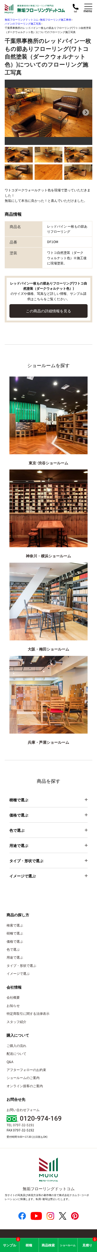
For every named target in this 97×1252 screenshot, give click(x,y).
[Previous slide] (11, 112)
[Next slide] (85, 112)
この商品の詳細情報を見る (48, 311)
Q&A (10, 1061)
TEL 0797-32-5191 (20, 1125)
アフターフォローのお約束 (26, 1069)
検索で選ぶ (15, 925)
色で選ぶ (13, 949)
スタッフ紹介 (16, 1021)
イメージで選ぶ (18, 973)
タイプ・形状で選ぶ (21, 965)
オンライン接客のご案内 (25, 1085)
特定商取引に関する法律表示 (28, 1013)
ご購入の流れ (16, 1045)
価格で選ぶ (15, 941)
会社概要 (13, 997)
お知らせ (13, 1005)
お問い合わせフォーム (23, 1109)
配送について (16, 1053)
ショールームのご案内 (23, 1077)
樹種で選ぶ (15, 933)
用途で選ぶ (15, 957)
